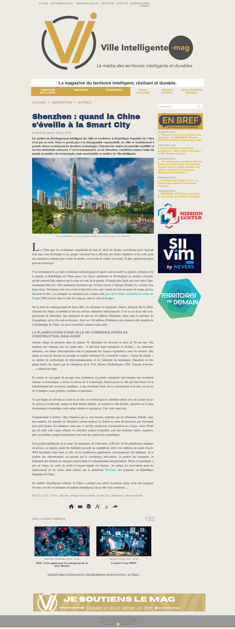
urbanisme (117, 495)
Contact (144, 6)
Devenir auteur (140, 3)
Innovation (81, 90)
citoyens (64, 495)
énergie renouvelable (82, 495)
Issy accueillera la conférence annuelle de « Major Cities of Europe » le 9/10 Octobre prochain (179, 151)
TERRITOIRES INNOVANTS (66, 575)
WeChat (110, 470)
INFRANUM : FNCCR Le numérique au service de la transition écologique (179, 195)
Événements (114, 90)
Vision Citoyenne (143, 91)
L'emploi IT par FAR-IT (124, 563)
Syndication (126, 624)
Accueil (44, 3)
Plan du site (108, 624)
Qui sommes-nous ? (63, 3)
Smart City (103, 495)
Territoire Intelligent (48, 91)
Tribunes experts (167, 91)
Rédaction (108, 3)
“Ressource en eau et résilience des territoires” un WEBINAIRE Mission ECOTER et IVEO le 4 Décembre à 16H (179, 137)
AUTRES (84, 102)
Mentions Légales (87, 3)
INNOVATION (62, 102)
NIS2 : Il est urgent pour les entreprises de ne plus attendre (62, 564)
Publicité (122, 3)
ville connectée (134, 495)
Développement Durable (192, 91)
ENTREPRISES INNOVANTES (105, 575)
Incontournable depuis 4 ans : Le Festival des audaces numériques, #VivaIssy (178, 183)
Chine (53, 495)
